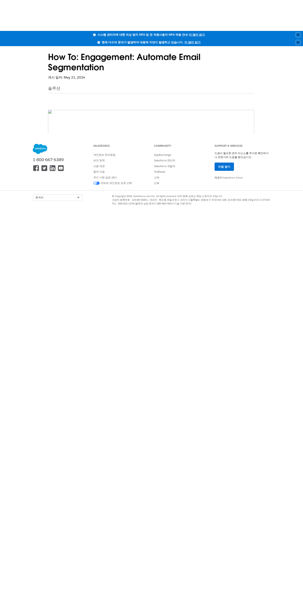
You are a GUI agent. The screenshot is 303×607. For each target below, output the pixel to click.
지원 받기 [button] (224, 167)
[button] (57, 197)
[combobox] (57, 197)
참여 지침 (99, 171)
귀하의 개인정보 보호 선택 (116, 183)
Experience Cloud (232, 177)
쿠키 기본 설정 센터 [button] (105, 177)
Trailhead (159, 171)
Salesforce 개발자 (164, 166)
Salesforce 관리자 (164, 160)
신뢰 (156, 183)
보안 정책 (99, 160)
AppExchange (162, 155)
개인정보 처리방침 (104, 155)
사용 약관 (99, 166)
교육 (156, 177)
